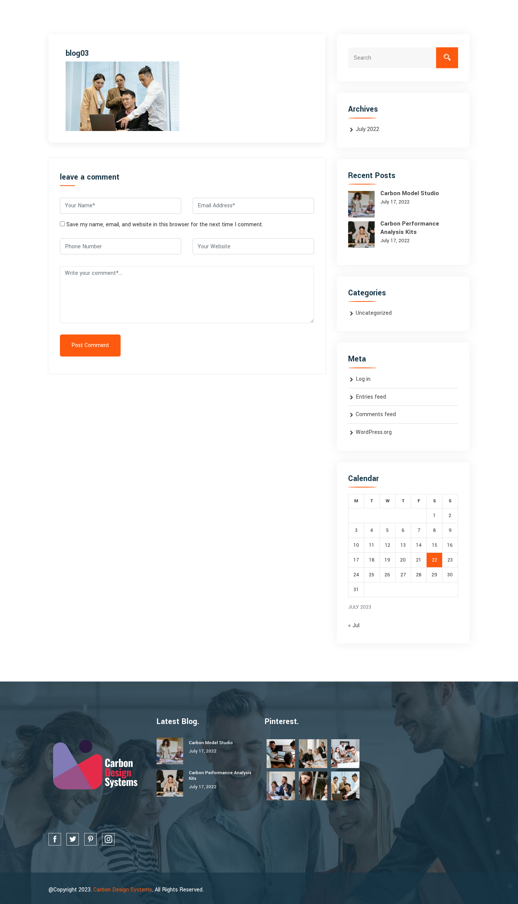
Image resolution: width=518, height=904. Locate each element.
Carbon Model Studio (409, 193)
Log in (363, 379)
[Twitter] (72, 839)
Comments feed (376, 414)
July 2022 (367, 129)
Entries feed (371, 397)
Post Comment (90, 345)
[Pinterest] (90, 839)
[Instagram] (108, 839)
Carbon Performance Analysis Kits (409, 227)
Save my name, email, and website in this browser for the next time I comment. (164, 225)
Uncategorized (374, 313)
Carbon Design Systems (122, 890)
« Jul (353, 625)
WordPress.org (374, 432)
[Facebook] (55, 839)
